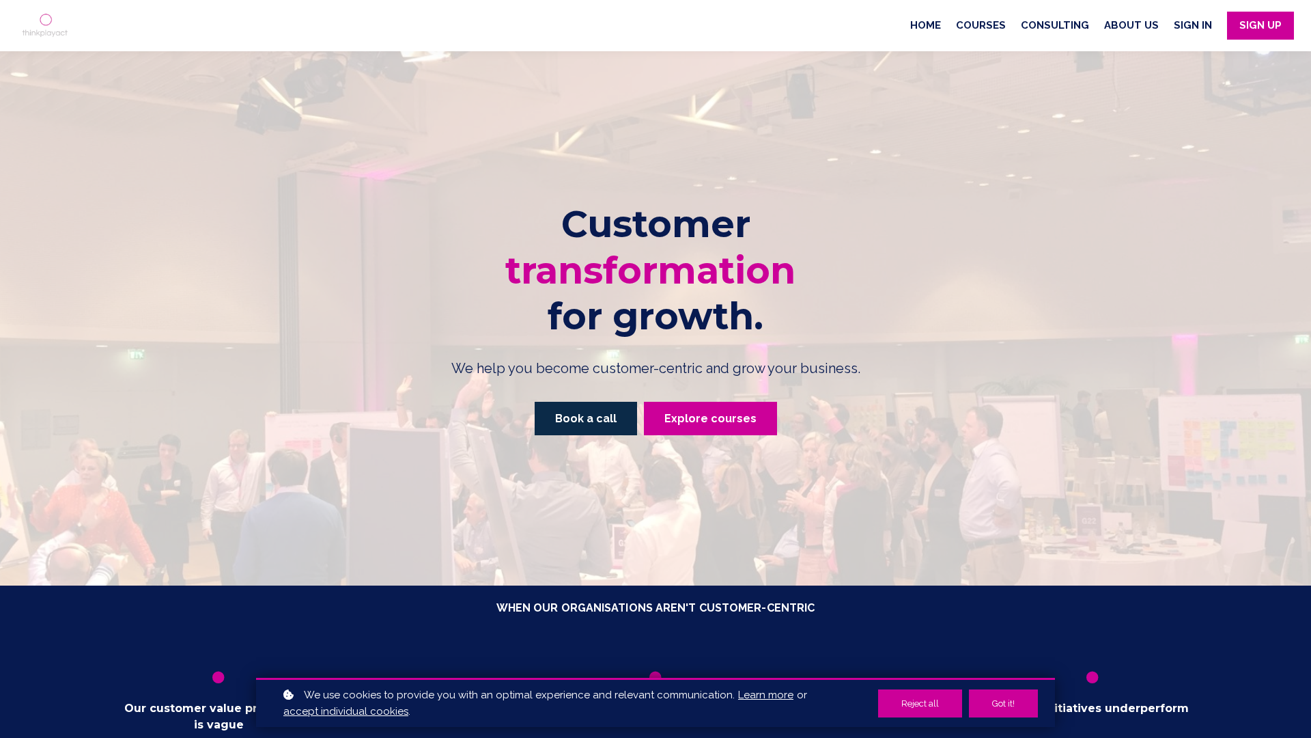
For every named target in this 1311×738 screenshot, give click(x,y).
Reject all (920, 703)
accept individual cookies (345, 711)
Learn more (765, 695)
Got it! (1003, 703)
